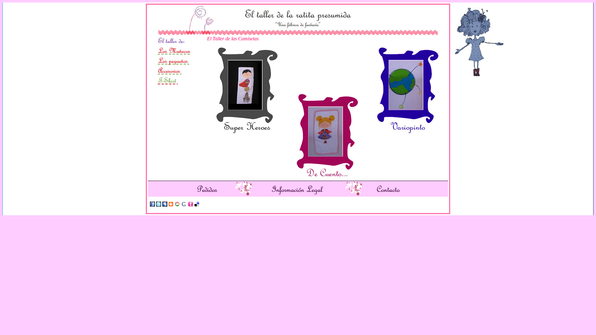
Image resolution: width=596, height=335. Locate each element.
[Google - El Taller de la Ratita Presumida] (184, 205)
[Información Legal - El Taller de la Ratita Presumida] (297, 193)
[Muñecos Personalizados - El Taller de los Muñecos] (175, 54)
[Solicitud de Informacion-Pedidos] (207, 193)
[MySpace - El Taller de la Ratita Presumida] (164, 205)
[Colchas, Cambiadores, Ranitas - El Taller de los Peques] (173, 64)
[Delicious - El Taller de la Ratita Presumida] (196, 205)
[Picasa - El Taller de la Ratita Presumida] (177, 205)
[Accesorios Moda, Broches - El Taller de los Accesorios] (169, 74)
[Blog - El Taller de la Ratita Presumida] (171, 205)
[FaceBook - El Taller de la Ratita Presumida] (152, 205)
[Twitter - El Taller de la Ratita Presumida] (158, 205)
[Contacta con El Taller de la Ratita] (388, 193)
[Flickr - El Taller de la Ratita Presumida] (190, 205)
